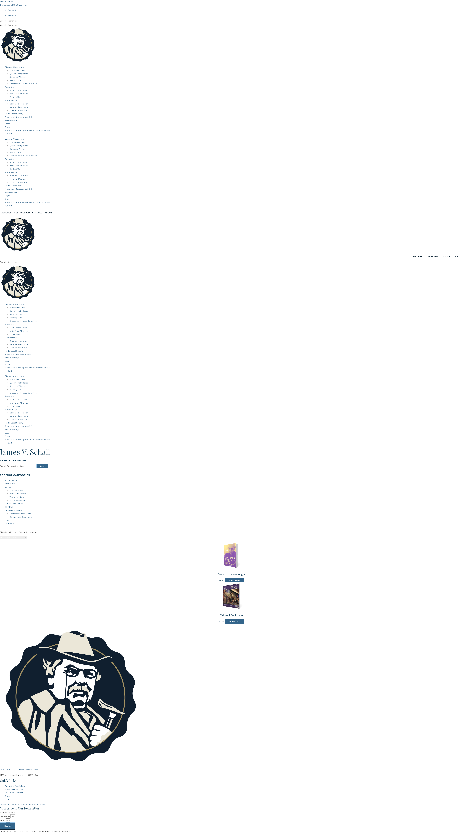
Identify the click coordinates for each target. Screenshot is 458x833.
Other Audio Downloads (21, 517)
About (48, 213)
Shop (7, 127)
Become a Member (19, 104)
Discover (6, 213)
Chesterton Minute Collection (23, 84)
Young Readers (17, 497)
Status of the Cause (18, 90)
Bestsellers (10, 483)
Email (3, 820)
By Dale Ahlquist (17, 500)
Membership (11, 100)
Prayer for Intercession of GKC (18, 117)
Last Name (5, 816)
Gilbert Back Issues (14, 504)
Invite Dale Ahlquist (19, 94)
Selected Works (17, 77)
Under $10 (10, 523)
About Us (9, 87)
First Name (5, 812)
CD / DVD (9, 507)
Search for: (5, 466)
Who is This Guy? (17, 70)
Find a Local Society (14, 114)
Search (3, 21)
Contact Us (15, 97)
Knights (417, 256)
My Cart (8, 134)
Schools (37, 213)
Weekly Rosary (11, 120)
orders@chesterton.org (27, 770)
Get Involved (22, 213)
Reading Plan (16, 80)
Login (7, 124)
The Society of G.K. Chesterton (14, 5)
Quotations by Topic (19, 74)
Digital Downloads (13, 510)
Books (8, 487)
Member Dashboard (19, 107)
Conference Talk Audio (20, 514)
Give (455, 256)
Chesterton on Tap (18, 110)
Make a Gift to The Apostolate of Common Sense (27, 130)
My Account (10, 10)
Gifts (7, 520)
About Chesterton (18, 493)
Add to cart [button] (234, 580)
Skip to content (7, 1)
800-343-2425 (6, 770)
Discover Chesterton (14, 67)
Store (447, 256)
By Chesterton (16, 490)
